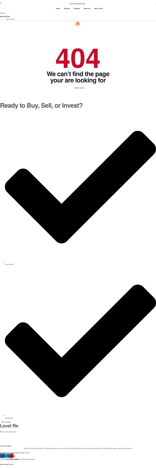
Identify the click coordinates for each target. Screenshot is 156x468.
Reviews (13, 452)
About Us (19, 452)
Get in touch (26, 452)
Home (2, 452)
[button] (5, 16)
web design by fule (6, 464)
